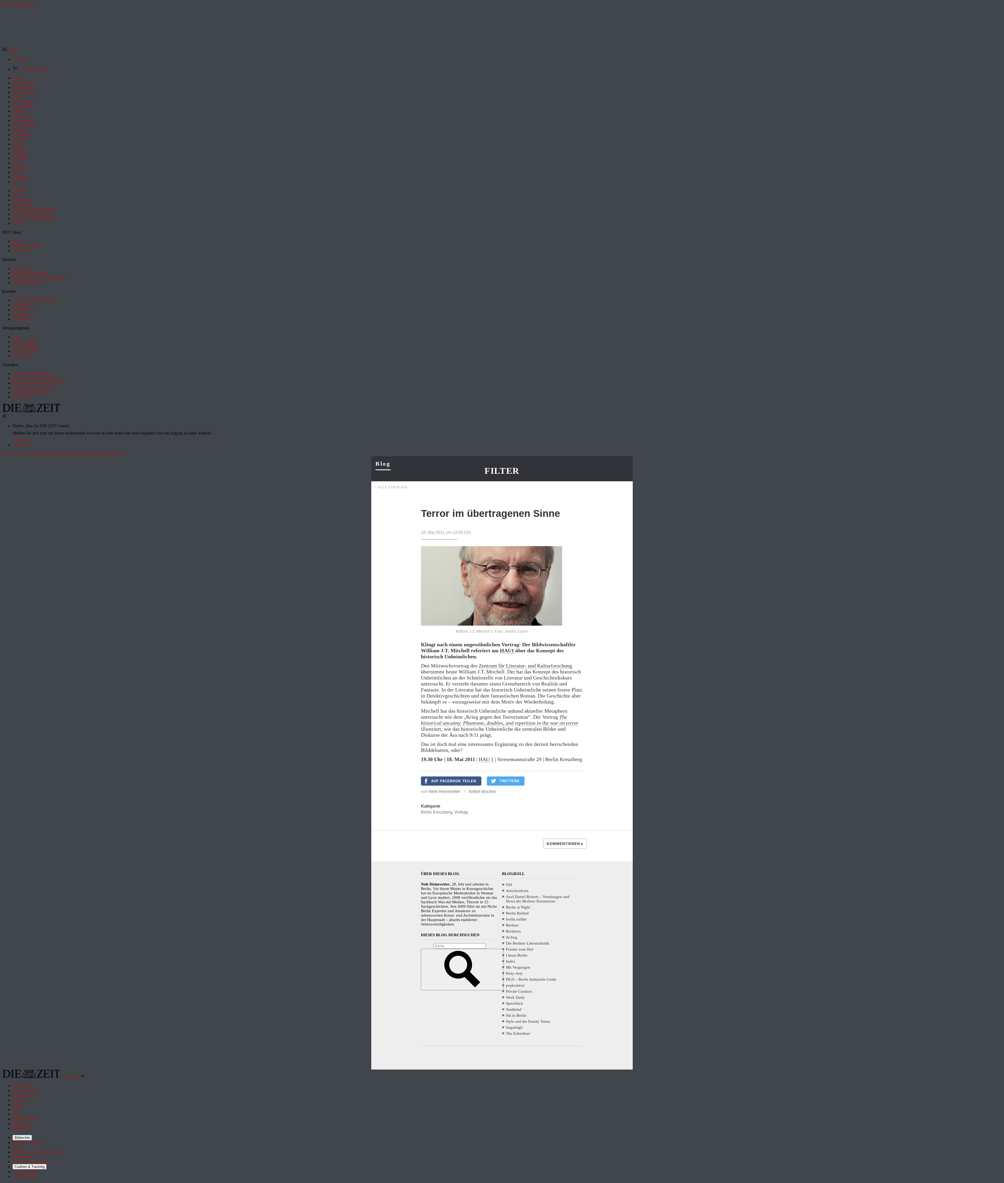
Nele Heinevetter (444, 791)
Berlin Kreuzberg (436, 812)
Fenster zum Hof (519, 949)
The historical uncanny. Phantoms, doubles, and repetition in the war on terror (500, 720)
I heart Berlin (516, 955)
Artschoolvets (517, 891)
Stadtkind (513, 1009)
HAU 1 (486, 759)
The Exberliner (518, 1033)
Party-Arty (514, 973)
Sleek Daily (515, 997)
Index (510, 961)
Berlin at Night (518, 907)
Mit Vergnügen (518, 967)
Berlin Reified (517, 913)
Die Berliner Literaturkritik (527, 943)
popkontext (515, 985)
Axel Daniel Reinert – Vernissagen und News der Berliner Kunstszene (537, 899)
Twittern (509, 781)
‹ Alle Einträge (391, 487)
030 (509, 885)
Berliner (512, 925)
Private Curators (519, 991)
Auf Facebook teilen (453, 781)
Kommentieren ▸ (565, 844)
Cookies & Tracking (29, 1167)
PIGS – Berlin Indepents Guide (531, 979)
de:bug (511, 937)
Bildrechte (22, 1138)
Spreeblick (514, 1003)
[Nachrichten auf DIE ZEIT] (31, 411)
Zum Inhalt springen (19, 4)
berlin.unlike (516, 919)
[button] (10, 50)
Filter (501, 471)
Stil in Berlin (516, 1015)
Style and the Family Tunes (528, 1021)
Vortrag (461, 812)
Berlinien (513, 931)
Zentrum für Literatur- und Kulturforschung (525, 665)
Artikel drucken (482, 791)
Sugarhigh (514, 1027)
